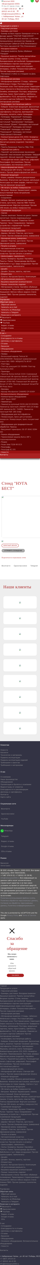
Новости (4, 750)
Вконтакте (5, 317)
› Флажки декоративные (24, 177)
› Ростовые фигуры (24, 84)
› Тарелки (9, 1112)
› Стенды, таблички (28, 81)
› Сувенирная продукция (10, 210)
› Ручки (30, 220)
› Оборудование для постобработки (15, 414)
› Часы (9, 223)
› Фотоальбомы (16, 162)
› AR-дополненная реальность (12, 279)
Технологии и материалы (11, 755)
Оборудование (7, 782)
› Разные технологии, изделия (12, 284)
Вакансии (5, 863)
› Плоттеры (5, 364)
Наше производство (9, 779)
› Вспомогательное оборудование (14, 394)
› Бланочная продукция (18, 107)
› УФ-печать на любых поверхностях (15, 188)
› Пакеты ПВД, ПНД (25, 147)
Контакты (5, 794)
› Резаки (3, 442)
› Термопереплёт (31, 157)
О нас (2, 1223)
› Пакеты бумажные (8, 147)
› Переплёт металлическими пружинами (17, 152)
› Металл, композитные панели (20, 200)
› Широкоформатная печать (11, 167)
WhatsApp (8, 831)
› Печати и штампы (8, 246)
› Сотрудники (5, 336)
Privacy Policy (12, 915)
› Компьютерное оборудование (13, 397)
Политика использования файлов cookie (18, 898)
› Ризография (30, 1061)
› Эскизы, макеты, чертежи (18, 271)
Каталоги (4, 752)
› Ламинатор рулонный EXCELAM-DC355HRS (19, 404)
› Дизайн (3, 269)
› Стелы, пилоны (21, 59)
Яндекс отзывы (7, 325)
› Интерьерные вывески (10, 81)
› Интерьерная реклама (10, 79)
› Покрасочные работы (25, 69)
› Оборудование (6, 349)
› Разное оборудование (10, 434)
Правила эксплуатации (10, 757)
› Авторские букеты (15, 276)
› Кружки (14, 220)
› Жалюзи (13, 190)
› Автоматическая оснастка (12, 248)
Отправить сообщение (13, 550)
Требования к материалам (12, 765)
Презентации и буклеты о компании (16, 784)
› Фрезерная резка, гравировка (13, 238)
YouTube (5, 323)
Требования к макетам (10, 762)
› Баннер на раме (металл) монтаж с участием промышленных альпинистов (19, 38)
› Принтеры (5, 371)
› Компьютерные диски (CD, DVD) (14, 137)
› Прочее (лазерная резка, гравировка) (22, 236)
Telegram (34, 566)
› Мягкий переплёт (16, 157)
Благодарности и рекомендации (14, 789)
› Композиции (30, 276)
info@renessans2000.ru (10, 878)
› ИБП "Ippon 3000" (8, 399)
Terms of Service (29, 915)
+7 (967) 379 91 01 (9, 9)
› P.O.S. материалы (18, 96)
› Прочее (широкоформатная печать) (21, 172)
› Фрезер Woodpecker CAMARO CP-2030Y (17, 392)
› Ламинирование (14, 139)
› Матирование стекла (9, 287)
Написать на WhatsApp (10, 310)
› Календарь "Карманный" (11, 117)
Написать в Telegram (9, 312)
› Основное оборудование (11, 351)
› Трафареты (33, 89)
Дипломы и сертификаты (11, 792)
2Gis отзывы (6, 851)
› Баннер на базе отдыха (10, 33)
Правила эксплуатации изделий (14, 760)
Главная (3, 986)
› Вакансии (4, 346)
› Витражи (4, 190)
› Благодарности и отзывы (11, 338)
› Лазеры (3, 354)
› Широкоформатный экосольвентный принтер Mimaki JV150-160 (19, 379)
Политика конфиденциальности (21, 906)
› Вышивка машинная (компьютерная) (16, 282)
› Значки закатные (7, 215)
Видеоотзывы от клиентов (12, 787)
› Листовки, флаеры (30, 139)
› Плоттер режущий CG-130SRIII (13, 366)
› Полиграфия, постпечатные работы (15, 104)
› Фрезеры (4, 389)
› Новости (4, 452)
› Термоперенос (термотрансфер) (25, 289)
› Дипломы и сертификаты (11, 341)
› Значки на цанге (22, 215)
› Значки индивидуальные (20, 218)
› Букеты (3, 276)
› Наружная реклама (8, 28)
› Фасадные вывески (8, 49)
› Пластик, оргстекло (24, 233)
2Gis (3, 331)
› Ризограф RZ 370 (7, 449)
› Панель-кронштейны (26, 56)
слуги (9, 26)
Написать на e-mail (8, 307)
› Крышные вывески (8, 56)
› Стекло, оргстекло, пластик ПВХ (20, 1099)
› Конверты (33, 137)
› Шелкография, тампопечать (12, 256)
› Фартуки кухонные (20, 205)
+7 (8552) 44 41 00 (8, 1261)
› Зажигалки (5, 220)
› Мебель (3, 200)
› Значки (3, 213)
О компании (6, 777)
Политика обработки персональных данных (19, 900)
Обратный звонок (8, 304)
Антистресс (5, 866)
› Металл (11, 233)
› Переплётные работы (9, 149)
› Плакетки (22, 220)
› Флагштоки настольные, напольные (23, 180)
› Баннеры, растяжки (9, 31)
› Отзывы (4, 343)
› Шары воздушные (23, 264)
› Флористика (6, 274)
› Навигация (34, 86)
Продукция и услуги (8, 988)
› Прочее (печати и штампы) (20, 253)
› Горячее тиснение (21, 109)
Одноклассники (8, 320)
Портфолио (5, 1189)
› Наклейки (28, 142)
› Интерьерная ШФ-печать (11, 170)
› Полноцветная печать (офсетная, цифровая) (19, 160)
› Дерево (3, 233)
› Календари (27, 114)
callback (15, 975)
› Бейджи (4, 107)
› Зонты (3, 259)
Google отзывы (7, 328)
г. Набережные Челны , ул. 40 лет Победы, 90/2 (13, 16)
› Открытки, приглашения (22, 112)
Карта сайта (6, 797)
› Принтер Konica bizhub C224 (12, 374)
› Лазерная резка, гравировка (12, 231)
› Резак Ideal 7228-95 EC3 (11, 444)
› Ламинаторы (6, 402)
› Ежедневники (18, 223)
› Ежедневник (6, 198)
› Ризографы (5, 447)
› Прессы (13, 427)
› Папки (9, 261)
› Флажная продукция (9, 175)
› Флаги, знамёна (7, 177)
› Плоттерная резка (21, 86)
